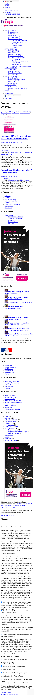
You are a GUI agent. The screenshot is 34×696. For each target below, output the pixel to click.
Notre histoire (9, 370)
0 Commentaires (13, 152)
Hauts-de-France (13, 222)
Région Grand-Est (16, 142)
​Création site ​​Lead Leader (11, 505)
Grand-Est (11, 220)
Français (10, 95)
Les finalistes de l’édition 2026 (17, 88)
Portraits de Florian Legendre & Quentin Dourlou (16, 171)
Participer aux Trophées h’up (13, 402)
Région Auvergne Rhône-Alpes (17, 431)
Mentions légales (22, 504)
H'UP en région (5, 142)
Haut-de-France (12, 176)
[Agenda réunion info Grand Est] (9, 132)
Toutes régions (9, 215)
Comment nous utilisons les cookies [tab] (11, 527)
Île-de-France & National (15, 217)
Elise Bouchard (24, 180)
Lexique (7, 437)
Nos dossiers (8, 208)
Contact (7, 374)
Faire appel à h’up (10, 399)
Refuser (8, 515)
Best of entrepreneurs (11, 199)
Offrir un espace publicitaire (13, 409)
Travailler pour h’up (10, 397)
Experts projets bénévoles (12, 204)
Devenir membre (10, 404)
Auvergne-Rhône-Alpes (12, 383)
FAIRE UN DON (10, 12)
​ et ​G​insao (22, 505)
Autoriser (3, 515)
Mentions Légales (6, 692)
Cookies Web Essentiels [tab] (8, 553)
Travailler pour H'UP (11, 440)
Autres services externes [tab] (8, 636)
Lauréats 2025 (12, 86)
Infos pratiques (9, 206)
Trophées (11, 425)
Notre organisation (10, 367)
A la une (7, 202)
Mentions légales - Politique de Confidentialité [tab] (14, 683)
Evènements (8, 197)
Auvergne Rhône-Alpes (15, 218)
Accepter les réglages (7, 694)
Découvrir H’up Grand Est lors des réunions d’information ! (16, 137)
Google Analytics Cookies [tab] (8, 612)
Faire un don (8, 407)
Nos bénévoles (9, 369)
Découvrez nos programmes (13, 400)
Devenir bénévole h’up (11, 395)
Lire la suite (4, 151)
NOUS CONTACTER (11, 10)
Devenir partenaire (10, 405)
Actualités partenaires (11, 201)
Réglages (13, 515)
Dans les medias (9, 372)
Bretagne (11, 223)
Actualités (4, 176)
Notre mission (9, 365)
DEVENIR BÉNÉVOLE (12, 14)
